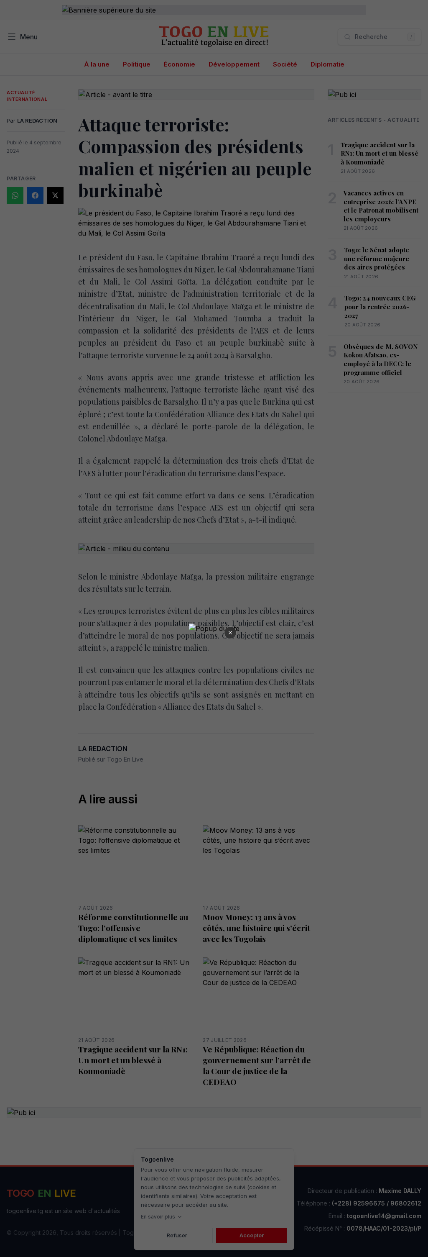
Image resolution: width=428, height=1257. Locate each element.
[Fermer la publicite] (230, 633)
